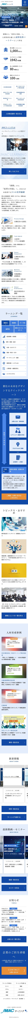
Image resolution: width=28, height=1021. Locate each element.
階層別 (14, 323)
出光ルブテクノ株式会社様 (7, 93)
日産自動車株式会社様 (20, 93)
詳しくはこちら (14, 171)
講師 (7, 992)
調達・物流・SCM (11, 352)
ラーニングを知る (6, 983)
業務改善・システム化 (13, 363)
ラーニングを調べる (14, 817)
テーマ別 (22, 323)
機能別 (6, 323)
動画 (21, 986)
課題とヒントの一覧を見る (14, 615)
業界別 (8, 329)
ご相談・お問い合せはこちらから (14, 496)
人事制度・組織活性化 (13, 368)
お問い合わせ (14, 970)
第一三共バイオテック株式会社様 (20, 87)
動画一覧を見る (14, 879)
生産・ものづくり (11, 347)
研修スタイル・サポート (20, 329)
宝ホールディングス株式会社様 (20, 99)
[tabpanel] (14, 17)
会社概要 (21, 998)
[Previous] (1, 784)
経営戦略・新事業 (11, 336)
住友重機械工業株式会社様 (20, 105)
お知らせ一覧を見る (14, 939)
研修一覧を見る (14, 809)
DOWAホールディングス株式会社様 (7, 105)
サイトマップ (15, 998)
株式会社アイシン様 (7, 99)
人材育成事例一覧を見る (14, 113)
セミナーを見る (14, 888)
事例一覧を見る (14, 742)
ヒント (7, 986)
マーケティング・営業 (13, 357)
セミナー (21, 989)
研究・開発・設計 (11, 342)
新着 (7, 995)
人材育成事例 (21, 992)
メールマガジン (7, 998)
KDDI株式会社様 (7, 87)
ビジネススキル (11, 373)
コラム (7, 989)
